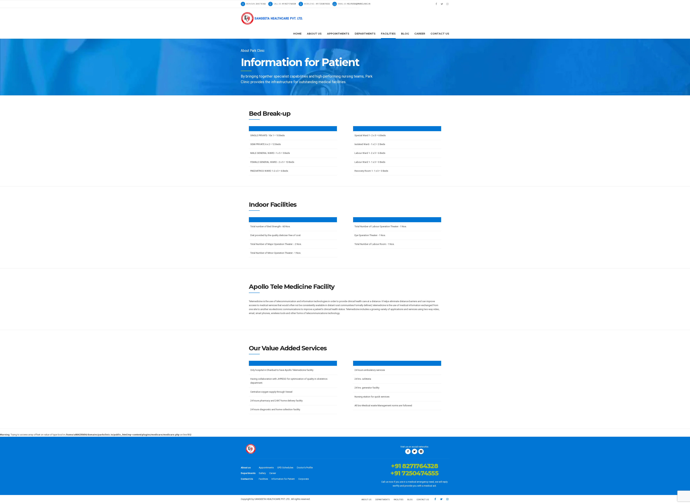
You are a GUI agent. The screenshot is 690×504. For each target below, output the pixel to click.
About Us (314, 33)
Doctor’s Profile (305, 467)
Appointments (338, 33)
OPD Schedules (285, 467)
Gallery (262, 473)
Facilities (388, 33)
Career (419, 33)
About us (246, 467)
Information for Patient (283, 479)
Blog (405, 33)
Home (297, 33)
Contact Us (440, 33)
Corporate (303, 479)
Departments (365, 33)
